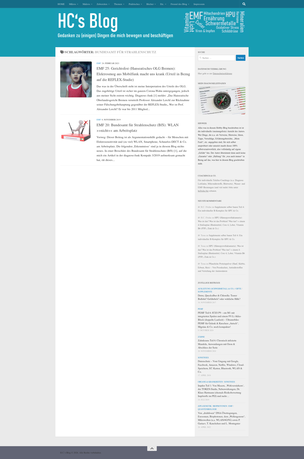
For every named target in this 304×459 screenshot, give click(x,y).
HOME (61, 4)
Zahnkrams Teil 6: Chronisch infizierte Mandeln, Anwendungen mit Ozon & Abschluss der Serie (217, 344)
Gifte (238, 288)
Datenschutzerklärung (222, 73)
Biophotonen (220, 406)
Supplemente (205, 291)
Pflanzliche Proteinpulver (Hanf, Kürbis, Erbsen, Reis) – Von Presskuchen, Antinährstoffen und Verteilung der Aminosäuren (221, 267)
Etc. (162, 4)
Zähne (201, 336)
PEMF (200, 309)
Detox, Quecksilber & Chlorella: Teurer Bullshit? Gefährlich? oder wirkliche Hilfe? (219, 297)
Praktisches (134, 4)
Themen (118, 4)
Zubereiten (102, 4)
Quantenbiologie (207, 409)
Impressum (199, 4)
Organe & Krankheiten (210, 381)
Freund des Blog (179, 4)
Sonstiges (203, 357)
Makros (86, 4)
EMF (99, 63)
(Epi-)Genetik (205, 406)
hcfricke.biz (203, 190)
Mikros (72, 4)
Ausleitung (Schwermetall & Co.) (216, 288)
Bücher (150, 4)
